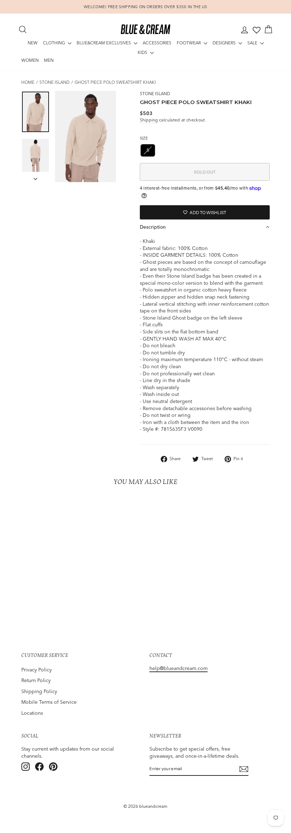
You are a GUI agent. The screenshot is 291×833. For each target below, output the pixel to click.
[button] (205, 227)
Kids (143, 52)
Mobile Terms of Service (49, 702)
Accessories (157, 42)
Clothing (54, 42)
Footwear (189, 42)
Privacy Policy (36, 669)
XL (199, 150)
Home (27, 82)
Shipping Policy (39, 691)
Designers (225, 42)
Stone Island (54, 82)
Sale (252, 42)
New (33, 42)
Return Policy (36, 680)
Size (144, 138)
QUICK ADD (49, 568)
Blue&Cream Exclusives (104, 42)
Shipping (149, 120)
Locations (32, 713)
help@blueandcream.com (178, 668)
